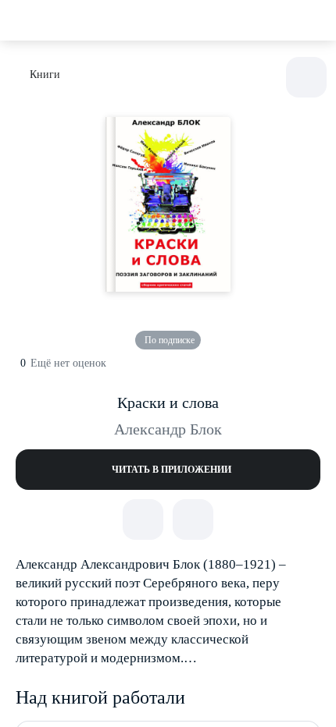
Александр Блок (168, 429)
